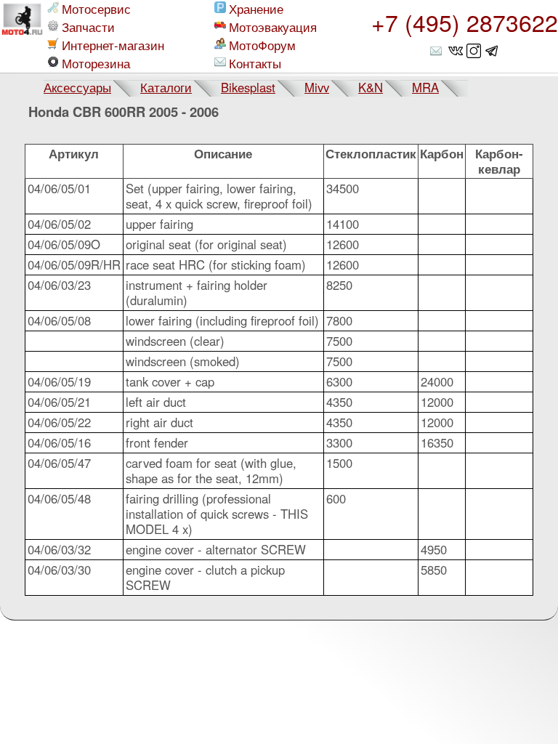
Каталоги (166, 87)
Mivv (316, 87)
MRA (425, 87)
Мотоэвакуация (273, 27)
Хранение (256, 9)
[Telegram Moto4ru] (492, 51)
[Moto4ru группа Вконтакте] (455, 51)
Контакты (255, 63)
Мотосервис (96, 9)
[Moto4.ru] (22, 36)
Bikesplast (248, 87)
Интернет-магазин (113, 45)
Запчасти (88, 27)
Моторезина (96, 63)
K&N (370, 87)
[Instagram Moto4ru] (473, 51)
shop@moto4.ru (437, 51)
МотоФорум (262, 45)
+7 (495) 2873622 (464, 22)
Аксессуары (77, 87)
